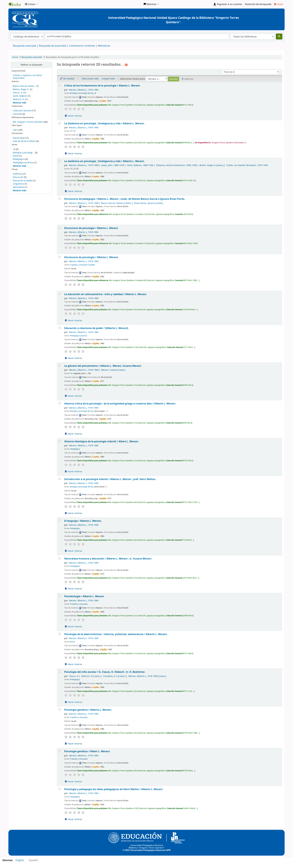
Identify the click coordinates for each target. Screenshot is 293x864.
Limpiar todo (108, 78)
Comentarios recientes (82, 46)
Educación (18, 177)
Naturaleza (18, 187)
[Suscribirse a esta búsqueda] (126, 65)
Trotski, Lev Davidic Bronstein (247, 165)
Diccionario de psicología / (91, 228)
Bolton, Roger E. (21, 89)
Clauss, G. (18, 92)
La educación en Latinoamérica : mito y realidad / (105, 294)
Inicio (15, 57)
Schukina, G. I (114, 676)
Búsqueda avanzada (24, 46)
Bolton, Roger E (211, 165)
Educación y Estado (23, 180)
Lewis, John (112, 165)
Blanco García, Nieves (116, 203)
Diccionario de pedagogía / (124, 198)
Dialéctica (18, 173)
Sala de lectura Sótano (24, 141)
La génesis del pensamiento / (103, 365)
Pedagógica (19, 159)
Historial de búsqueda (258, 4)
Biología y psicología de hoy (81, 93)
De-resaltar (69, 78)
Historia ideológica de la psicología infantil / (101, 441)
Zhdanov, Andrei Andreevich (176, 165)
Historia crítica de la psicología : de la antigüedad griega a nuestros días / (120, 403)
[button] (31, 4)
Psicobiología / (84, 596)
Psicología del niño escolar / (104, 671)
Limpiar (279, 4)
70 (14, 149)
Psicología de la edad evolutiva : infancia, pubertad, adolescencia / (116, 634)
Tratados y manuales (79, 604)
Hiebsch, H (90, 676)
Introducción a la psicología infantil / (110, 479)
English (20, 860)
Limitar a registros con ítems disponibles (27, 77)
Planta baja (19, 138)
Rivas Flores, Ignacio (148, 203)
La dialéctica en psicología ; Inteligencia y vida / (104, 123)
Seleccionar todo (90, 78)
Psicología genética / (88, 709)
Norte (16, 155)
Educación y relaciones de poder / (96, 328)
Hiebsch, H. (18, 99)
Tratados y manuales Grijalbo (82, 264)
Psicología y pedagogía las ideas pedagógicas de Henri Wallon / (113, 789)
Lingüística (18, 183)
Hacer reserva (74, 115)
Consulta (17, 114)
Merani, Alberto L (83, 89)
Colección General (22, 110)
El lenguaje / (83, 520)
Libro (15, 130)
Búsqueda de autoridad (52, 46)
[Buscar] (279, 36)
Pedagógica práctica (23, 162)
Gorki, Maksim (20, 96)
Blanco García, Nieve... (24, 86)
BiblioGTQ (16, 4)
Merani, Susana (113, 370)
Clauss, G (73, 676)
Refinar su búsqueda (31, 64)
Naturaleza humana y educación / (108, 558)
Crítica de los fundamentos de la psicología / (102, 85)
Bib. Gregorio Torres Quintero (28, 122)
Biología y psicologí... (23, 152)
